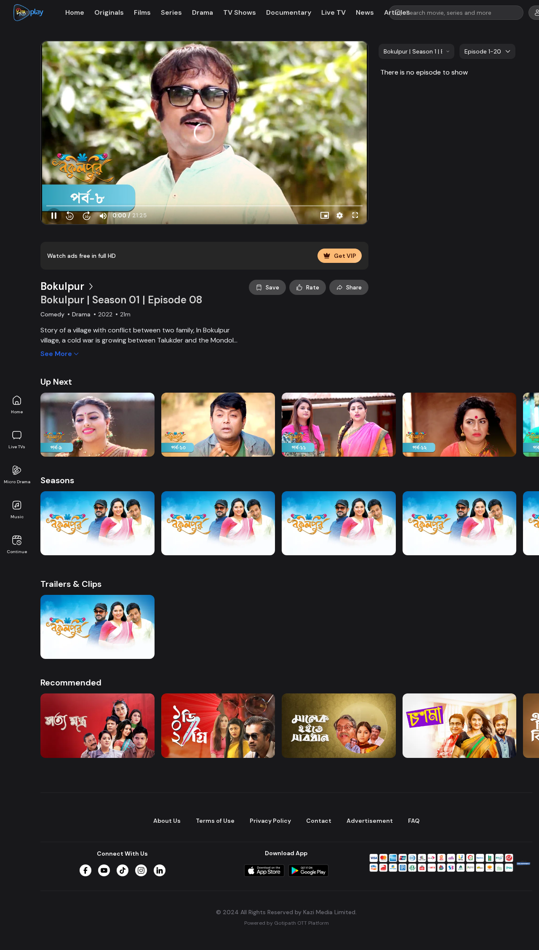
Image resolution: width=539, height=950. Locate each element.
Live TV (333, 12)
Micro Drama (17, 481)
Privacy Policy (270, 820)
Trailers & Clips (70, 583)
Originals (109, 12)
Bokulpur (62, 286)
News (365, 12)
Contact (318, 820)
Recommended (70, 682)
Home (17, 412)
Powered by (286, 923)
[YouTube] (104, 870)
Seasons (57, 480)
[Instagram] (141, 870)
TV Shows (239, 12)
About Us (167, 820)
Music (17, 516)
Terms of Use (215, 820)
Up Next (56, 381)
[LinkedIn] (159, 870)
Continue (17, 551)
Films (142, 12)
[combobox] (416, 51)
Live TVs (16, 447)
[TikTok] (122, 870)
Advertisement (370, 820)
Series (171, 12)
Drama (202, 12)
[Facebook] (85, 870)
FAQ (413, 820)
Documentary (288, 12)
